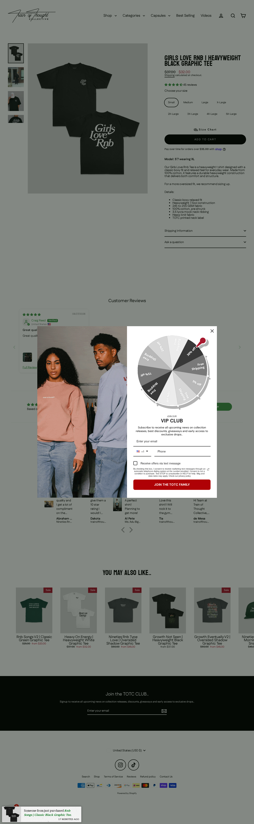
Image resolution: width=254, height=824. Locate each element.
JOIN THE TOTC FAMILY (172, 485)
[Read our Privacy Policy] (208, 469)
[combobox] (142, 452)
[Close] (212, 331)
